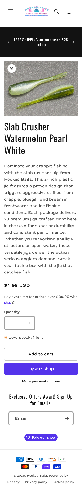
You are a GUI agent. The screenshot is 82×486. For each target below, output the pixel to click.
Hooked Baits (37, 475)
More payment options (41, 381)
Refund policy (64, 482)
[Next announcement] (73, 42)
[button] (11, 12)
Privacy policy (36, 482)
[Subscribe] (67, 418)
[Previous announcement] (8, 42)
